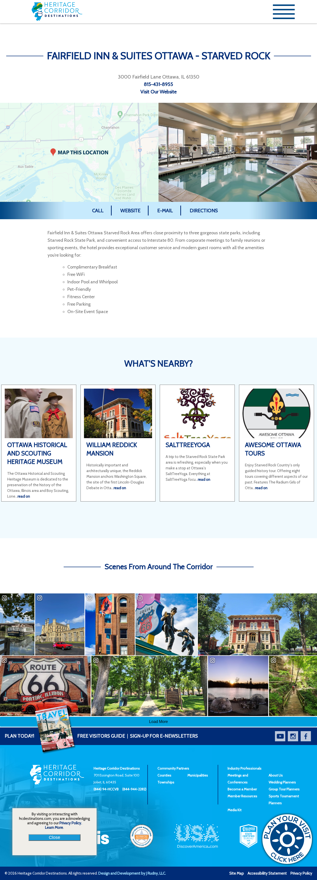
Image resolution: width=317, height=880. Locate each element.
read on (24, 496)
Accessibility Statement (267, 873)
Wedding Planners (282, 782)
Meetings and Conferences (238, 778)
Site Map (236, 873)
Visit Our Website (158, 92)
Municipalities (197, 775)
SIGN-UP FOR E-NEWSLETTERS (164, 736)
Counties (164, 775)
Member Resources (242, 796)
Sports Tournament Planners (284, 799)
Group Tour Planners (284, 789)
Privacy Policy (301, 873)
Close (54, 837)
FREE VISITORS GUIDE (65, 736)
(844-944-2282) (134, 789)
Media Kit (234, 810)
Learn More (54, 827)
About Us (276, 775)
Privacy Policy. (70, 823)
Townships (166, 782)
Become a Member (242, 789)
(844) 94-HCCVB (106, 789)
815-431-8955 (158, 84)
